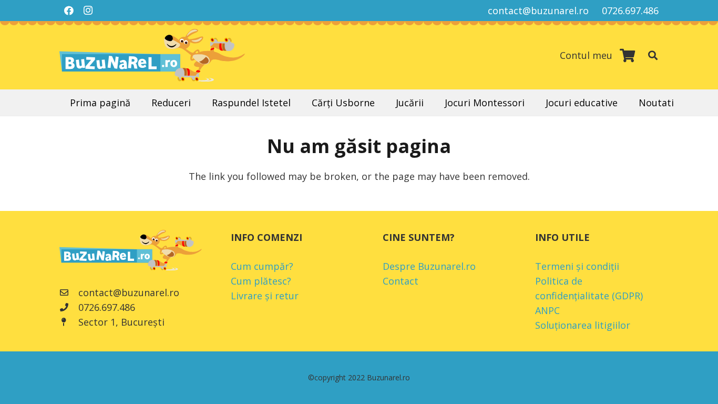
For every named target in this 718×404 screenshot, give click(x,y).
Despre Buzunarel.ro (429, 266)
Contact (400, 281)
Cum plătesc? (261, 281)
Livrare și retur (265, 295)
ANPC (547, 310)
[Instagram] (87, 10)
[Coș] (627, 55)
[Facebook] (68, 10)
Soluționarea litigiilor (582, 325)
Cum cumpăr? (262, 266)
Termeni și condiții (577, 266)
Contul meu (586, 55)
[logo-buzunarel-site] (152, 55)
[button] (652, 55)
